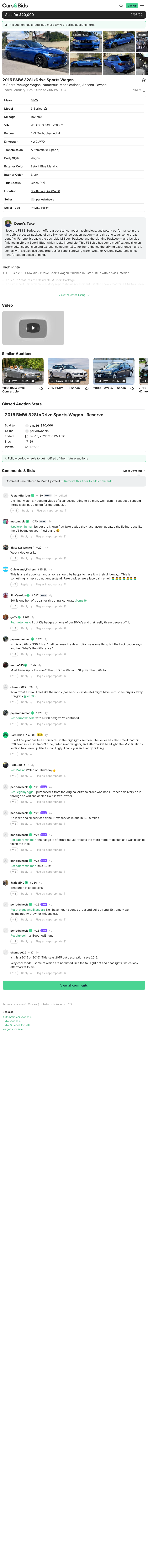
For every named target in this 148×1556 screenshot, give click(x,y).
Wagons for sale (13, 1029)
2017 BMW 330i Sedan (64, 388)
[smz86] (27, 425)
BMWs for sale (12, 1021)
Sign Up (132, 5)
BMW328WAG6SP (22, 547)
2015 (69, 1004)
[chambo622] (5, 687)
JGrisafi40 (17, 882)
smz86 (34, 425)
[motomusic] (5, 521)
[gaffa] (5, 617)
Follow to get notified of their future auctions (48, 458)
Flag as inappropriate (50, 510)
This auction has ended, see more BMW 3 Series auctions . (51, 24)
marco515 (17, 665)
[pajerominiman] (5, 639)
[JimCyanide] (5, 595)
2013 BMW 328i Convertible (13, 389)
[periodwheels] (33, 199)
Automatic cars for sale (17, 1017)
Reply (25, 510)
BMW (34, 100)
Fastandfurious (20, 495)
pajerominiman (20, 639)
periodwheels (45, 199)
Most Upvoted (132, 470)
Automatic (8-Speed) (27, 1004)
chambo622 (18, 687)
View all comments (74, 985)
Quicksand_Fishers (23, 569)
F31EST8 (16, 764)
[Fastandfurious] (5, 495)
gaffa (13, 617)
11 (15, 510)
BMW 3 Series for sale (16, 1025)
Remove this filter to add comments (88, 481)
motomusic (17, 521)
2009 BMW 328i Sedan (109, 388)
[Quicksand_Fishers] (5, 569)
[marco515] (5, 665)
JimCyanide (18, 595)
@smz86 (81, 600)
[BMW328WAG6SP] (5, 547)
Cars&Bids (17, 735)
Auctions (7, 1004)
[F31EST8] (5, 765)
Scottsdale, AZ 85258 (45, 191)
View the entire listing (72, 294)
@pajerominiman (21, 526)
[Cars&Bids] (5, 735)
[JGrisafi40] (5, 883)
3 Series (36, 108)
